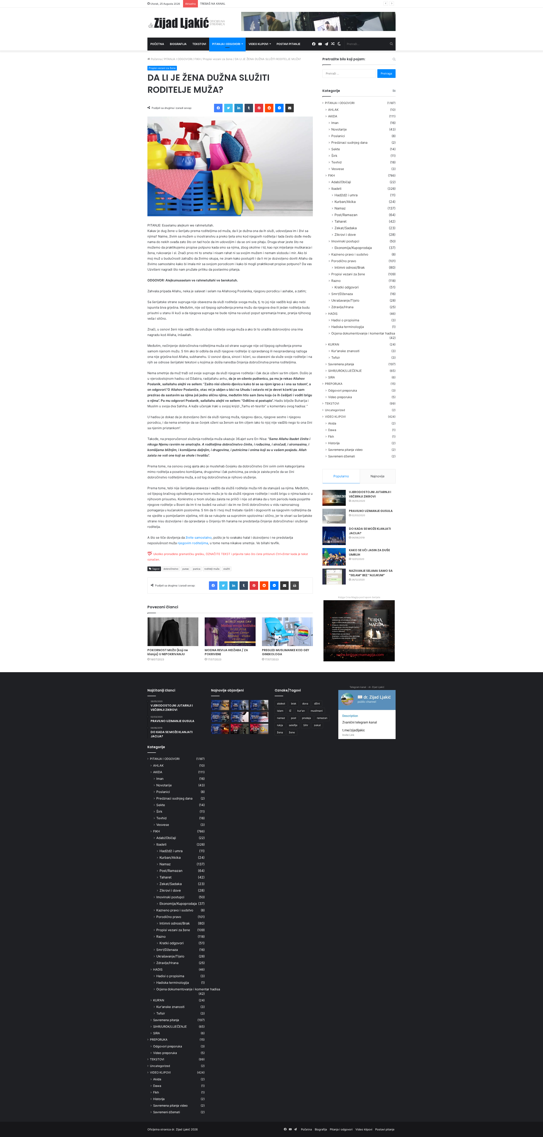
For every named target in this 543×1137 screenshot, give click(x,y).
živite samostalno (199, 537)
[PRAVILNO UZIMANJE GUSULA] (334, 516)
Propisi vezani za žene (217, 59)
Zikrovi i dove (345, 235)
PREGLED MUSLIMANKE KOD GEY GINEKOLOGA (285, 652)
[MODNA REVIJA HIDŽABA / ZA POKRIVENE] (230, 631)
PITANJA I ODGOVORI (178, 59)
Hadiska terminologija (347, 327)
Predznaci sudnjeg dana (349, 143)
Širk (334, 156)
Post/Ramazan (345, 215)
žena (280, 732)
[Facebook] (218, 108)
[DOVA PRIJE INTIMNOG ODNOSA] (220, 729)
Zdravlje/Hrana (342, 307)
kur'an (301, 710)
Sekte (335, 149)
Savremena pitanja (341, 364)
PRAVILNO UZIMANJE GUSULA (371, 511)
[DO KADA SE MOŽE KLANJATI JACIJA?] (334, 536)
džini (317, 703)
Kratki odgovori (346, 287)
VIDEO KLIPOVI (335, 416)
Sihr (305, 725)
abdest (281, 703)
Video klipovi (258, 44)
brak (293, 703)
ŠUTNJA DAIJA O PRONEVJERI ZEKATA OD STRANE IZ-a (236, 3)
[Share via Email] (289, 108)
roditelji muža (211, 568)
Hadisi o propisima (345, 320)
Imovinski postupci (345, 241)
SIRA (331, 377)
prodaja (306, 718)
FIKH (198, 59)
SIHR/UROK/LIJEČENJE (345, 370)
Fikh (331, 436)
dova (305, 703)
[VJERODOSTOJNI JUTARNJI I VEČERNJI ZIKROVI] (334, 498)
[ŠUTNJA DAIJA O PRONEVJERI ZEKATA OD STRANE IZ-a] (220, 717)
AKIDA (332, 116)
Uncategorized (335, 410)
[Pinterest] (259, 108)
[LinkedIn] (238, 108)
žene (292, 732)
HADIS (332, 313)
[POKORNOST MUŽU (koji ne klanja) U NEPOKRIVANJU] (172, 631)
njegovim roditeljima (193, 543)
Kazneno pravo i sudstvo (349, 254)
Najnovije (378, 476)
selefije (293, 725)
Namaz (340, 208)
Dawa (332, 430)
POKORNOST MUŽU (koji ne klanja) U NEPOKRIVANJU (167, 652)
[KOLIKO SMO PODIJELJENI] (220, 705)
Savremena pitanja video (345, 449)
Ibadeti (336, 189)
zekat (317, 725)
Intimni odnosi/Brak (349, 268)
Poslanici (338, 136)
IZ (290, 710)
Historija (334, 443)
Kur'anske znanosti (345, 351)
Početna (157, 44)
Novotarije (339, 129)
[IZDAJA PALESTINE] (240, 705)
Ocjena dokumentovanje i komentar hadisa (363, 333)
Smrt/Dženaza (342, 294)
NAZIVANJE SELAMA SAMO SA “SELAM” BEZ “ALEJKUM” (371, 573)
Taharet (340, 221)
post (293, 718)
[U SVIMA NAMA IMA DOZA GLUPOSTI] (259, 729)
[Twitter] (228, 108)
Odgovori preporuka (342, 390)
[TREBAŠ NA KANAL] (259, 705)
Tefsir (335, 358)
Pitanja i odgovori (226, 44)
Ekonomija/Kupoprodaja (353, 248)
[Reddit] (269, 108)
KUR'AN (333, 344)
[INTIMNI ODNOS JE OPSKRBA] (259, 717)
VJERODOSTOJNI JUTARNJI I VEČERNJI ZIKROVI (370, 494)
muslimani (317, 710)
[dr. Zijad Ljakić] (186, 22)
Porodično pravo (343, 261)
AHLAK (333, 109)
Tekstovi (199, 44)
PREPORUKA (333, 383)
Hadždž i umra (346, 195)
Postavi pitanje (288, 44)
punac (185, 568)
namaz (281, 718)
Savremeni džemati (341, 456)
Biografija (178, 44)
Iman (335, 123)
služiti (226, 568)
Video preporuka (340, 397)
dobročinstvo (171, 568)
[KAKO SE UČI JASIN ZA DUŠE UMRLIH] (334, 557)
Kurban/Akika (345, 202)
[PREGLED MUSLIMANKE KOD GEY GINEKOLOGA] (287, 631)
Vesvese (337, 169)
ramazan (322, 718)
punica (196, 568)
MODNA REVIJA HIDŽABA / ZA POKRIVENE (226, 652)
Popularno (341, 476)
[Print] (294, 585)
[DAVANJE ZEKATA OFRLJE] (240, 717)
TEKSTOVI (332, 403)
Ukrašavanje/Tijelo (345, 300)
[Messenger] (279, 108)
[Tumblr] (249, 108)
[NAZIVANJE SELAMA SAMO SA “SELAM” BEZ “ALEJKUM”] (334, 577)
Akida (332, 423)
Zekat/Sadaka (345, 228)
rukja (280, 725)
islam (280, 710)
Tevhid (336, 162)
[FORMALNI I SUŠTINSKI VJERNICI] (240, 729)
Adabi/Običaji (341, 182)
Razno (336, 281)
